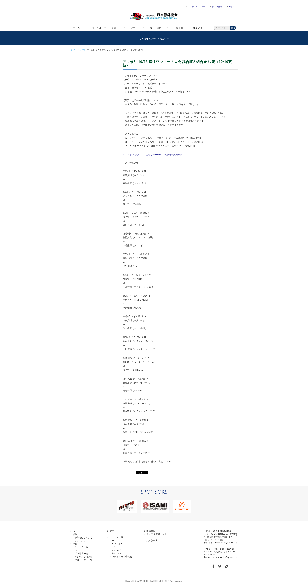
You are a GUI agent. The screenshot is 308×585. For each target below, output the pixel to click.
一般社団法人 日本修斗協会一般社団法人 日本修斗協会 (154, 16)
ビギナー (115, 546)
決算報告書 (152, 540)
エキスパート (118, 550)
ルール (78, 550)
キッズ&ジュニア (120, 553)
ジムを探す (80, 540)
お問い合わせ (217, 6)
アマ (133, 27)
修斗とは (96, 27)
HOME (72, 50)
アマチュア (117, 543)
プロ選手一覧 (81, 553)
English (232, 6)
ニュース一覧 (81, 547)
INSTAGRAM (226, 566)
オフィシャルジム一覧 (197, 6)
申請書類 (178, 27)
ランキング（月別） (85, 556)
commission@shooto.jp (225, 542)
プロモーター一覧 (84, 559)
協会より (197, 27)
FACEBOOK (213, 566)
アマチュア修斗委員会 (121, 556)
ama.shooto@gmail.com (225, 557)
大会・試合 (155, 27)
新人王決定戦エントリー (158, 534)
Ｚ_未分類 (81, 50)
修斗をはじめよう (84, 537)
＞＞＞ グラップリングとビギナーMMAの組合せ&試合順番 (152, 154)
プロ (113, 27)
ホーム (76, 27)
